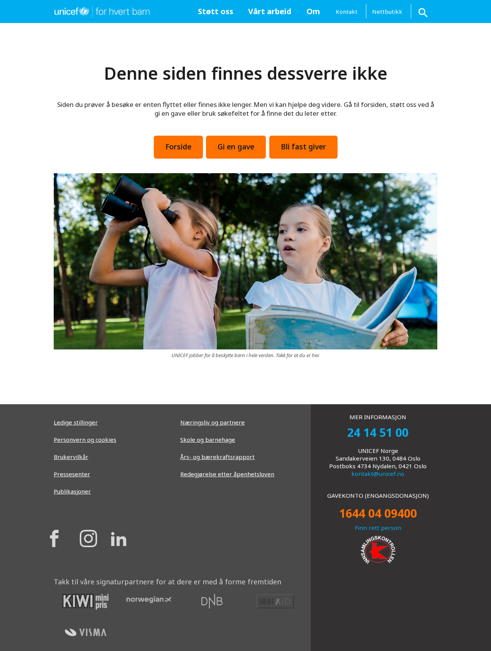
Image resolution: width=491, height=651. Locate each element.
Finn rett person (378, 527)
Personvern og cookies (85, 439)
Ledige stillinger (76, 422)
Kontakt (347, 11)
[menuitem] (215, 11)
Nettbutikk (387, 11)
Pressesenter (72, 474)
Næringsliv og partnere (212, 422)
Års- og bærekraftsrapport (217, 457)
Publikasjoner (72, 491)
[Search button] (423, 11)
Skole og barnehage (207, 439)
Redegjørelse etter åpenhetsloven (227, 474)
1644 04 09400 (378, 513)
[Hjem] (102, 10)
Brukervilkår (71, 457)
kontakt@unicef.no (377, 473)
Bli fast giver (303, 147)
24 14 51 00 (378, 432)
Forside (178, 147)
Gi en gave (235, 147)
